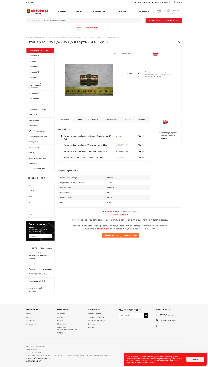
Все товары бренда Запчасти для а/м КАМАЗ (169, 136)
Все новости (46, 248)
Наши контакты (163, 309)
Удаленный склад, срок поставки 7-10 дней (83, 157)
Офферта (61, 333)
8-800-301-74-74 (166, 315)
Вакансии (30, 320)
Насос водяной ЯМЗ (37, 281)
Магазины (61, 317)
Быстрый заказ (154, 20)
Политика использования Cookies (140, 362)
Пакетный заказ (172, 20)
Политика (61, 324)
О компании (32, 309)
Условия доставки (96, 317)
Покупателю (94, 309)
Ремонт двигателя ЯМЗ (38, 274)
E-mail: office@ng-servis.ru (38, 358)
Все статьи (47, 269)
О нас (28, 314)
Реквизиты (31, 324)
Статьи (60, 320)
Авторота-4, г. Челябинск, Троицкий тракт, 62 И (85, 151)
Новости (61, 314)
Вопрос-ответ (94, 324)
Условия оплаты (95, 314)
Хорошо (195, 359)
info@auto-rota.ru (167, 320)
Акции (91, 327)
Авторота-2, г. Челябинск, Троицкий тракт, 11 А (85, 145)
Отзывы (29, 317)
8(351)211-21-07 (33, 361)
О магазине (62, 309)
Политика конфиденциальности (67, 328)
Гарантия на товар (96, 320)
